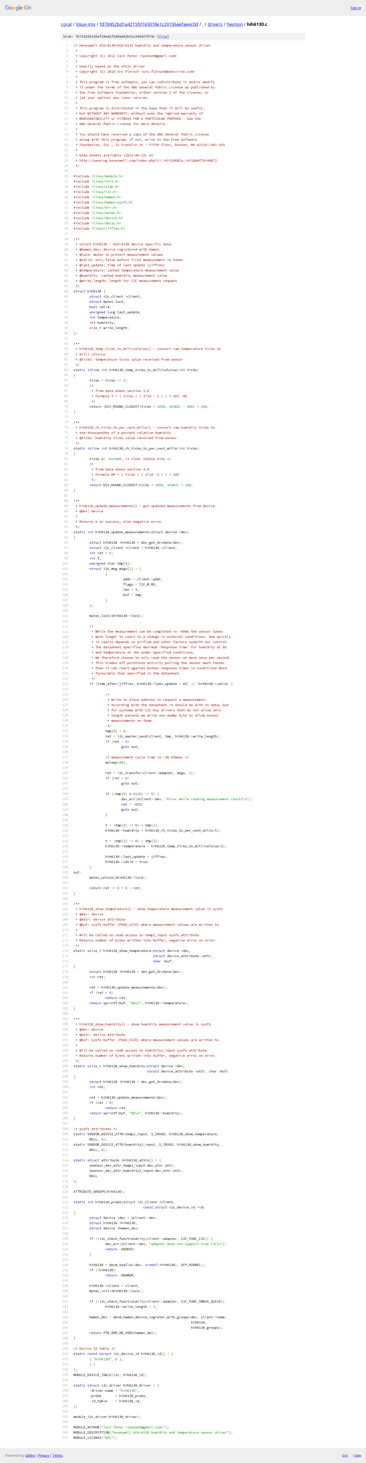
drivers (215, 24)
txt (345, 1455)
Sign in (356, 7)
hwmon (235, 24)
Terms (57, 1455)
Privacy (43, 1455)
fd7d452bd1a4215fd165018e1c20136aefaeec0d (149, 24)
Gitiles (30, 1455)
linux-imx (85, 24)
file (163, 36)
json (357, 1455)
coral (66, 24)
